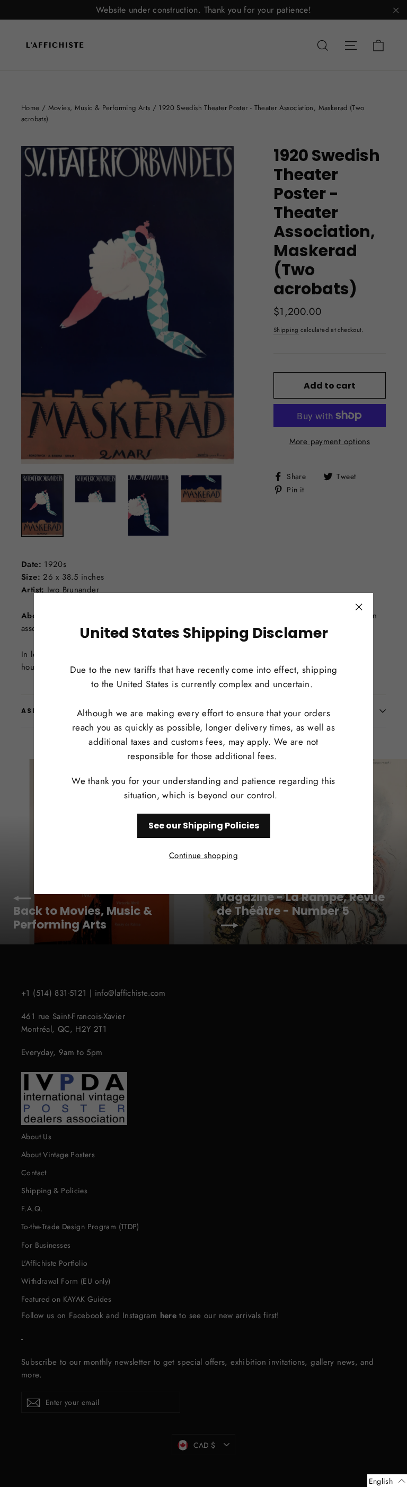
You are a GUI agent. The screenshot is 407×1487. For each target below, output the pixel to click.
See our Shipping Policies (203, 825)
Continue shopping (203, 855)
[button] (387, 1480)
